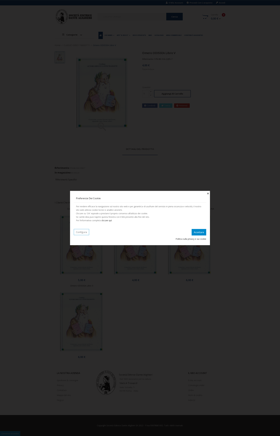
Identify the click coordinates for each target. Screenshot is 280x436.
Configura (81, 232)
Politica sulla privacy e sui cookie (191, 238)
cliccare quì (106, 220)
